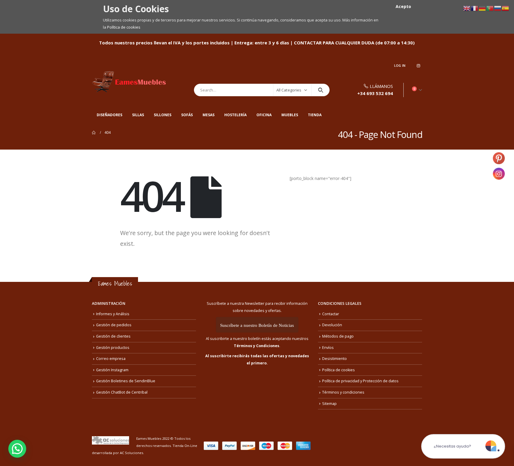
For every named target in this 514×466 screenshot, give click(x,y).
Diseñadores (109, 114)
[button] (17, 449)
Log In (400, 65)
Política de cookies (123, 27)
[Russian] (498, 8)
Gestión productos (112, 347)
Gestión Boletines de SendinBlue (125, 380)
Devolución (332, 324)
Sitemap (329, 403)
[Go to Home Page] (94, 132)
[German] (482, 8)
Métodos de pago (338, 336)
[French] (475, 8)
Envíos (328, 347)
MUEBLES (289, 114)
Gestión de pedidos (113, 324)
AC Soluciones (131, 453)
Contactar (330, 313)
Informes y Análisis (112, 313)
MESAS (208, 114)
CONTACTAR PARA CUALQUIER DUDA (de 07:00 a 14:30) (354, 43)
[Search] (320, 90)
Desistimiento (334, 358)
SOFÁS (187, 114)
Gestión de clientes (113, 336)
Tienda (315, 114)
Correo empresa (111, 358)
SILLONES (162, 114)
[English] (467, 8)
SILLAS (138, 114)
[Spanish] (506, 8)
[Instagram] (418, 65)
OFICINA (264, 114)
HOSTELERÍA (235, 114)
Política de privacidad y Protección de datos (360, 380)
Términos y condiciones (343, 392)
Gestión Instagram (112, 369)
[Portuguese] (490, 8)
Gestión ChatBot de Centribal (122, 392)
